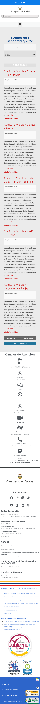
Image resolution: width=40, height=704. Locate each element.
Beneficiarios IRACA (24, 623)
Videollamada (20, 422)
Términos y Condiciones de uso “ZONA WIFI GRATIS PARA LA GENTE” (21, 603)
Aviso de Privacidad (30, 593)
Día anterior (10, 338)
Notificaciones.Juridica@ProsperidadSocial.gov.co (13, 566)
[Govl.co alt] (20, 2)
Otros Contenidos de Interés (13, 701)
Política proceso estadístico (10, 610)
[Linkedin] (17, 505)
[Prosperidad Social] (20, 10)
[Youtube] (11, 505)
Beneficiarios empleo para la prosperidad (29, 621)
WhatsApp (20, 377)
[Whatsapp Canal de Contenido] (20, 373)
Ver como (8, 52)
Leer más (9, 115)
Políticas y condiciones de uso (11, 606)
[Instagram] (17, 498)
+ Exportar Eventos (20, 343)
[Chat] (20, 384)
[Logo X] (23, 498)
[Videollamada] (20, 418)
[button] (20, 24)
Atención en (20, 432)
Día (8, 55)
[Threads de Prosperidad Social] (28, 505)
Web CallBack (20, 411)
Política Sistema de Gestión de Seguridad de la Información (18, 600)
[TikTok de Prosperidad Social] (28, 498)
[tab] (20, 690)
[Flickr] (23, 505)
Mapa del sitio (7, 613)
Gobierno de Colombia (11, 690)
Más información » (11, 119)
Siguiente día (29, 338)
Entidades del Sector (10, 695)
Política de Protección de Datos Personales (14, 593)
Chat (20, 389)
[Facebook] (11, 498)
